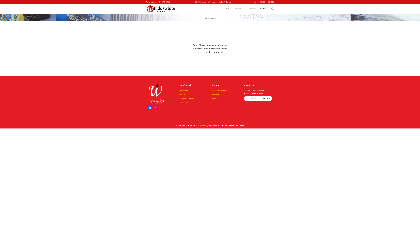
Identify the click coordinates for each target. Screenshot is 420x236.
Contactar (184, 103)
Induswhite (184, 91)
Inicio (206, 18)
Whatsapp (216, 99)
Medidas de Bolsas (187, 99)
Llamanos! (215, 95)
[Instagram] (155, 108)
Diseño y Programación (210, 126)
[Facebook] (150, 108)
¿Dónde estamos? (219, 91)
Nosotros (183, 95)
